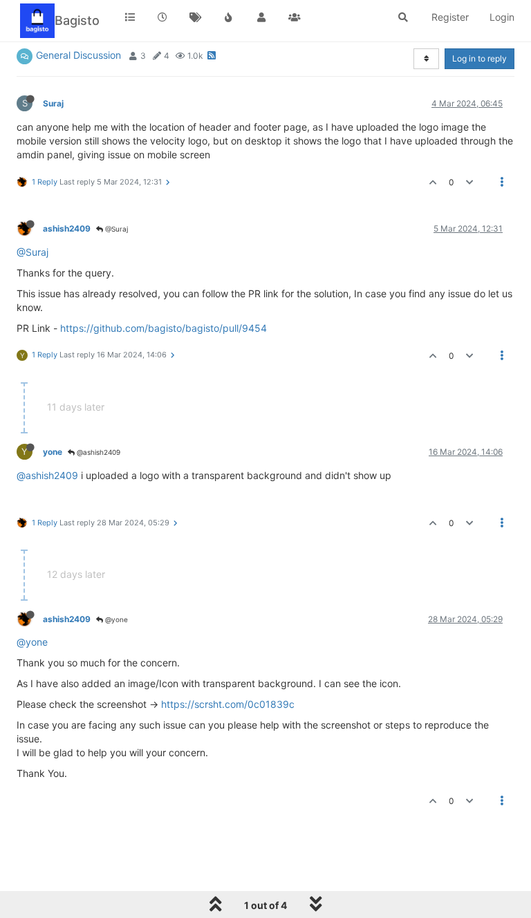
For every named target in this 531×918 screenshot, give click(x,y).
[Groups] (294, 17)
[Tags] (195, 17)
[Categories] (130, 17)
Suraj (53, 103)
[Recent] (163, 17)
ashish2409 (67, 228)
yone (52, 452)
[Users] (261, 17)
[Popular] (228, 17)
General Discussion (78, 55)
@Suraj (115, 229)
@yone (115, 619)
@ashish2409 (97, 452)
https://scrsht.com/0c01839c (228, 704)
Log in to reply (479, 58)
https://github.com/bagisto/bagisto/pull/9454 (163, 328)
